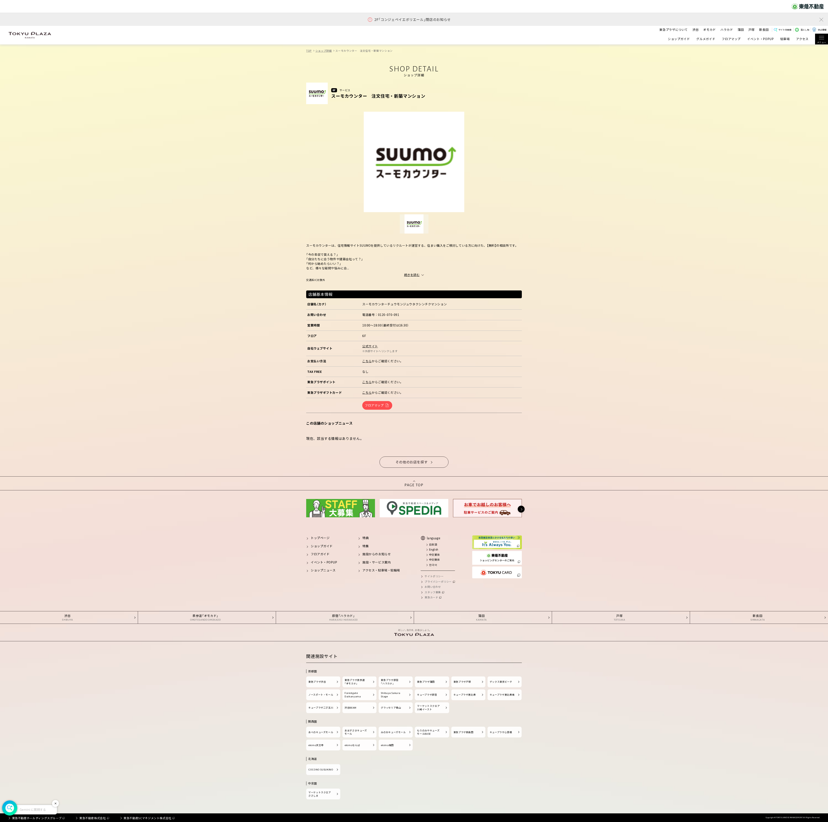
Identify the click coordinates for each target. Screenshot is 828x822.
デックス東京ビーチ (501, 681)
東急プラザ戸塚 (462, 681)
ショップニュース (323, 570)
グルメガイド (705, 39)
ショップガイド (679, 39)
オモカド (709, 29)
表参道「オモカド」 (205, 617)
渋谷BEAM (350, 707)
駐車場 (785, 39)
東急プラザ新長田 (463, 732)
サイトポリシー (434, 576)
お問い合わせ (433, 586)
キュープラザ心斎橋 (501, 732)
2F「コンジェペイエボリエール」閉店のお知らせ (412, 19)
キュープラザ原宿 (427, 694)
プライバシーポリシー (438, 581)
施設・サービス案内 (376, 562)
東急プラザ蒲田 (425, 681)
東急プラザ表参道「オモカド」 (355, 681)
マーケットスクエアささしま (319, 794)
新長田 (764, 29)
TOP (309, 50)
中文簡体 (434, 559)
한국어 (433, 564)
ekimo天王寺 (316, 745)
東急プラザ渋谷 (317, 681)
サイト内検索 (784, 29)
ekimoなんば (352, 745)
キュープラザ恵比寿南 (502, 694)
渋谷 (695, 29)
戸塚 (751, 29)
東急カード (431, 597)
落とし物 (805, 29)
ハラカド (726, 29)
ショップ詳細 (323, 50)
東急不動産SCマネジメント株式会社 (147, 818)
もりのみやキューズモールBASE (428, 732)
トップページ (320, 538)
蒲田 (741, 29)
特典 (365, 538)
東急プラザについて (673, 29)
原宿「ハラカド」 (343, 617)
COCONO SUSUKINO (320, 769)
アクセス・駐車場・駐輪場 (381, 570)
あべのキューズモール (320, 732)
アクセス (802, 39)
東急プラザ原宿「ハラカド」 (389, 681)
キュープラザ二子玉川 (320, 707)
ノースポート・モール (320, 694)
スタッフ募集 (433, 592)
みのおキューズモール (393, 732)
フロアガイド (320, 554)
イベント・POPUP (760, 39)
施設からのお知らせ (376, 554)
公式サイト (370, 346)
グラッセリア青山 (391, 707)
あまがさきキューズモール (356, 732)
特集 (365, 546)
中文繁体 (434, 554)
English (433, 549)
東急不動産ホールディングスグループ (37, 818)
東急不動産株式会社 (92, 818)
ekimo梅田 (387, 745)
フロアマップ (731, 39)
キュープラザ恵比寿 (464, 694)
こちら (367, 361)
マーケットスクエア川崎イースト (428, 707)
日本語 (433, 544)
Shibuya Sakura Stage (390, 694)
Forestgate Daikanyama (353, 694)
